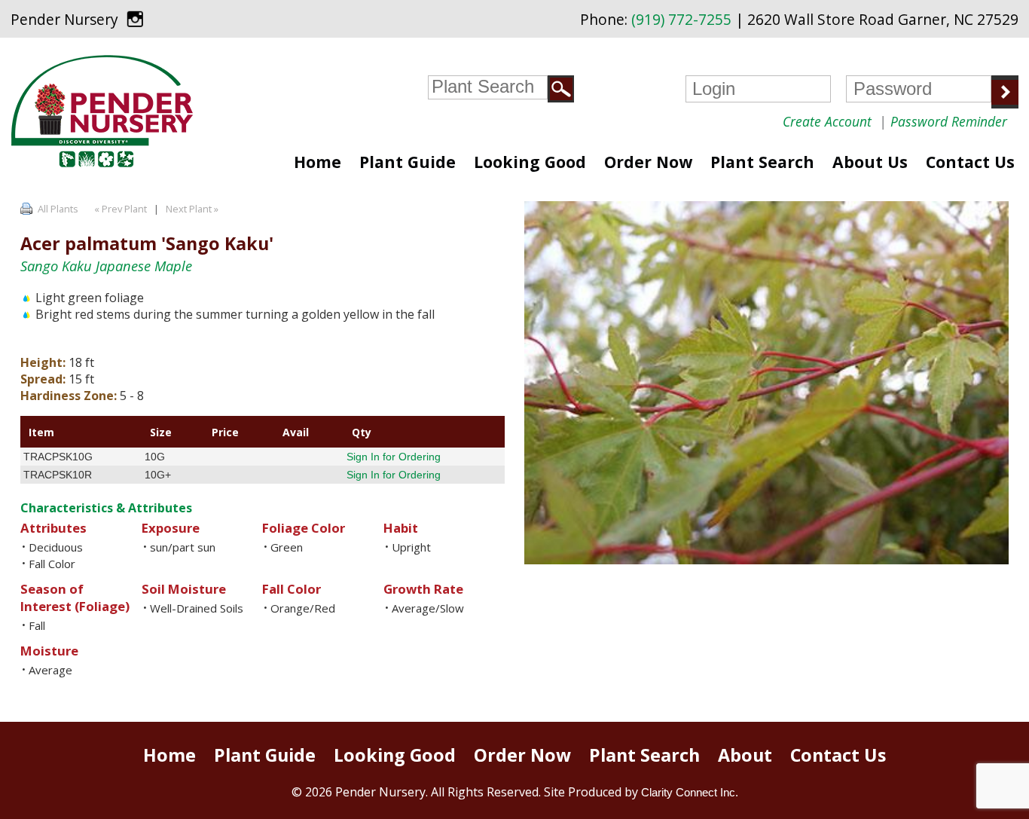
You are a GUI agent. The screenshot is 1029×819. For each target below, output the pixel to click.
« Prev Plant (119, 208)
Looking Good (530, 162)
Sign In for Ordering (394, 457)
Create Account (827, 121)
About (745, 755)
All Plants (58, 208)
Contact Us (970, 162)
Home (317, 162)
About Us (870, 162)
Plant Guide (407, 162)
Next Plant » (193, 208)
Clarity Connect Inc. (689, 792)
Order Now (648, 162)
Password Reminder (948, 121)
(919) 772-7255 (681, 19)
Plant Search (762, 162)
